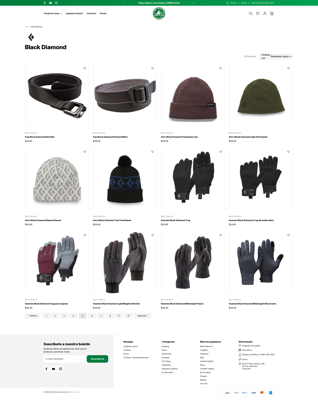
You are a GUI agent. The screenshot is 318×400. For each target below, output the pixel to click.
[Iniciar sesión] (265, 13)
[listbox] (281, 56)
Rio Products (205, 372)
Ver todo (203, 384)
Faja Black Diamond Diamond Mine (110, 137)
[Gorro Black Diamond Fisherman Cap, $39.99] (193, 96)
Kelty (202, 357)
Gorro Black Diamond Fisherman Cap (179, 137)
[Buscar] (251, 13)
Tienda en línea (51, 13)
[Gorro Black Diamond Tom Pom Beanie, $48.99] (125, 179)
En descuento (167, 372)
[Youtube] (50, 3)
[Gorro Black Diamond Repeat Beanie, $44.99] (57, 179)
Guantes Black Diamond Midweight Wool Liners (252, 303)
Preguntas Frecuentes (251, 346)
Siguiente (142, 316)
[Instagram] (56, 3)
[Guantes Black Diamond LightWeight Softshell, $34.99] (125, 262)
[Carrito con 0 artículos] (272, 13)
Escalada (165, 357)
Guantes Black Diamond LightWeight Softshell (116, 303)
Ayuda (243, 3)
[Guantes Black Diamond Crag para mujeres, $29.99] (57, 262)
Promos (233, 3)
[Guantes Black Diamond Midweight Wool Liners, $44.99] (261, 262)
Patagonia (204, 354)
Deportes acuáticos (170, 369)
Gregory (203, 376)
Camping (165, 346)
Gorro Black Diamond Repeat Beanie (43, 220)
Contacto (91, 13)
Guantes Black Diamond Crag (175, 220)
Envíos (103, 13)
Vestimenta (166, 365)
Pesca (164, 350)
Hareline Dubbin (206, 361)
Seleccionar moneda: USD (262, 3)
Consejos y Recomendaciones (136, 357)
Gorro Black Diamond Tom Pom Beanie (112, 220)
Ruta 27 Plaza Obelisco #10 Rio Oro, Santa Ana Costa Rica (253, 366)
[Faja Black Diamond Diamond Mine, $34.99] (125, 96)
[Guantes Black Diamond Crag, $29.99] (193, 179)
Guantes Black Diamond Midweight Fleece (182, 303)
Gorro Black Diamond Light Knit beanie (248, 137)
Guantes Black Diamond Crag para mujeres (46, 303)
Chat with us (247, 350)
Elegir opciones (57, 121)
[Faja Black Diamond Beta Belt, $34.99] (57, 96)
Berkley (203, 380)
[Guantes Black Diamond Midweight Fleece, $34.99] (193, 262)
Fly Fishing (166, 361)
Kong (202, 365)
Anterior (33, 316)
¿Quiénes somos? (74, 13)
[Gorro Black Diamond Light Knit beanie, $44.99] (261, 96)
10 (128, 316)
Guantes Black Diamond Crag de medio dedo (251, 220)
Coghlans (204, 350)
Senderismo (167, 354)
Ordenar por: (266, 56)
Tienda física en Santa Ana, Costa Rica (159, 3)
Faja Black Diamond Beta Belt (39, 137)
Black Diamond (206, 346)
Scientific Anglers (207, 369)
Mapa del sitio (74, 392)
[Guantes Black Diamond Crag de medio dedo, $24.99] (261, 179)
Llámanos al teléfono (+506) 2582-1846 (258, 354)
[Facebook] (44, 3)
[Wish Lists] (258, 13)
